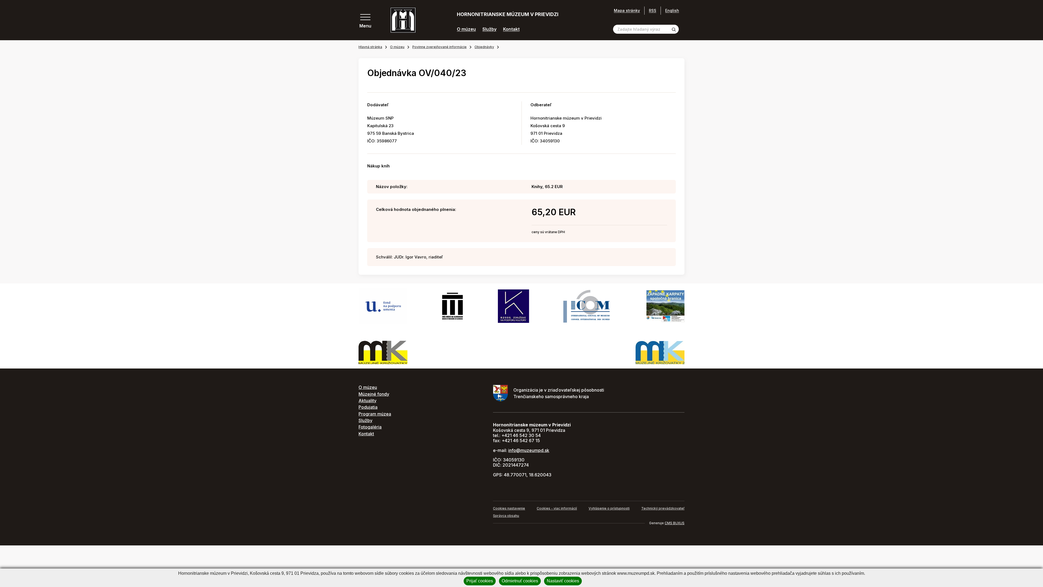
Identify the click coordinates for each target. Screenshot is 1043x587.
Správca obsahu (506, 516)
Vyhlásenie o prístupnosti (609, 508)
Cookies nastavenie (509, 508)
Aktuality (367, 400)
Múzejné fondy (374, 394)
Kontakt (511, 29)
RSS (652, 10)
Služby (489, 29)
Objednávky (484, 47)
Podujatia (368, 407)
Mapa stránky (627, 10)
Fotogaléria (370, 427)
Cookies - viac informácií (557, 508)
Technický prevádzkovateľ (662, 508)
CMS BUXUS (674, 523)
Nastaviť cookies (563, 581)
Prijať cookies (479, 581)
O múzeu (466, 29)
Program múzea (375, 414)
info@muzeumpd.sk (528, 450)
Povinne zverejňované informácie (439, 47)
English (672, 10)
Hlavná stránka (370, 47)
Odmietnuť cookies (520, 581)
